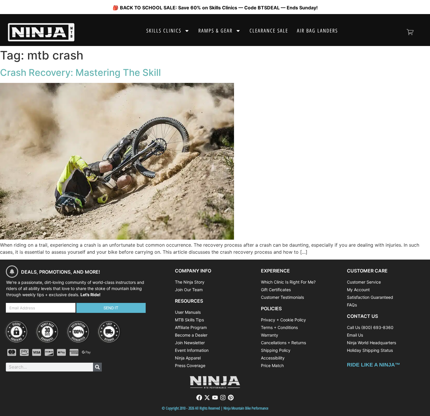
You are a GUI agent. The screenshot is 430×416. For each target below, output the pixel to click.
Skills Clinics (163, 31)
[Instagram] (223, 397)
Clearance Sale (269, 31)
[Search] (97, 367)
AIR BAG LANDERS (317, 31)
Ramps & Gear (215, 31)
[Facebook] (199, 397)
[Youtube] (215, 397)
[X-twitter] (207, 397)
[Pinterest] (231, 397)
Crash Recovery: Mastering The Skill (80, 72)
